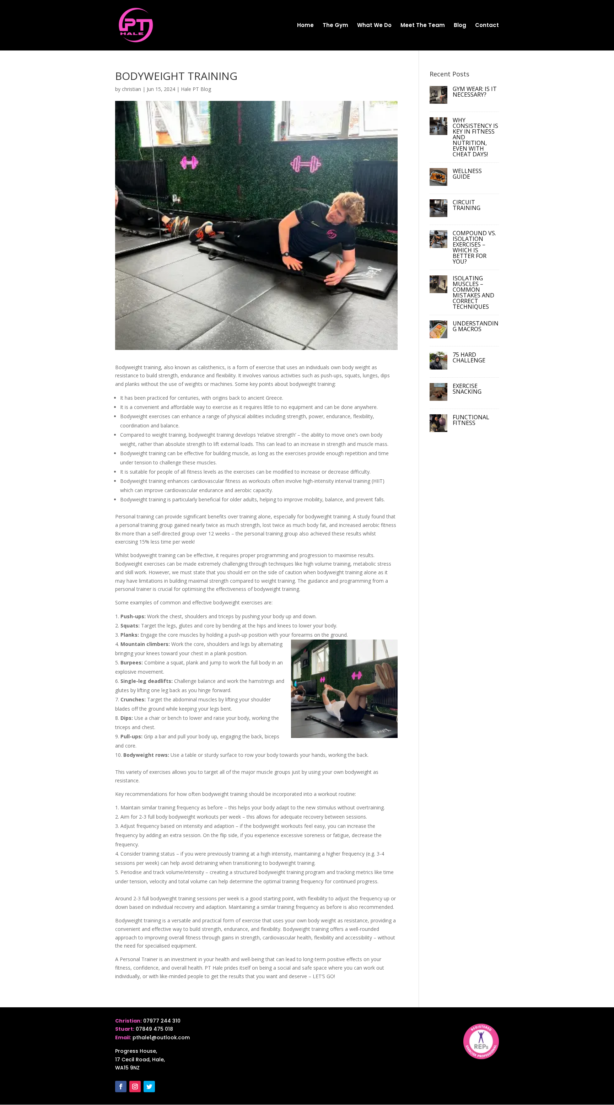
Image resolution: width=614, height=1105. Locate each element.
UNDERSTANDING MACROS (476, 326)
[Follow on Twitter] (149, 1086)
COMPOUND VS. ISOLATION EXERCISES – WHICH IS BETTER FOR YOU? (474, 247)
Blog (460, 26)
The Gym (335, 26)
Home (305, 26)
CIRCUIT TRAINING (466, 205)
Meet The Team (422, 26)
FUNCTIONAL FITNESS (471, 420)
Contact (487, 26)
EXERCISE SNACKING (467, 388)
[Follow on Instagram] (135, 1086)
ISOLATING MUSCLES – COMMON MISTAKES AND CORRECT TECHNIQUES (473, 292)
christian (131, 89)
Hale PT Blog (196, 89)
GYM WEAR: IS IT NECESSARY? (475, 91)
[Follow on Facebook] (120, 1086)
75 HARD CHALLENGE (469, 357)
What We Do (374, 26)
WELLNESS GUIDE (467, 173)
